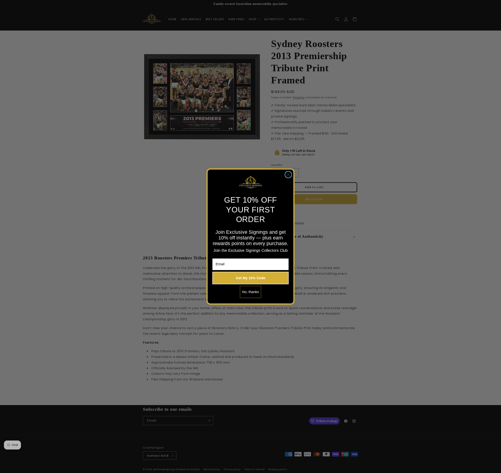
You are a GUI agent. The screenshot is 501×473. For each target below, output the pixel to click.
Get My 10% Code (250, 278)
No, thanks (250, 292)
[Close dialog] (288, 175)
